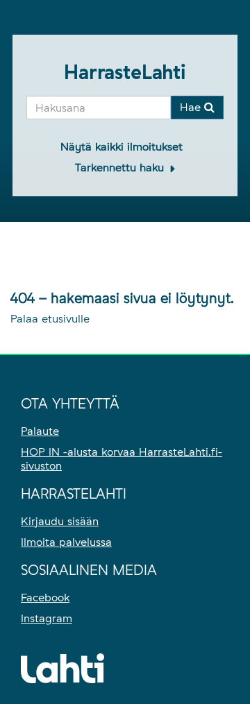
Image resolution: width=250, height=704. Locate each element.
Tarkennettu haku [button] (121, 167)
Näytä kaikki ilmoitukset (121, 146)
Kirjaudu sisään (60, 521)
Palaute (40, 431)
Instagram (46, 618)
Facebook (45, 597)
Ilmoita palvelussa (66, 542)
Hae (192, 107)
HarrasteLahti (125, 72)
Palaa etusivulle (50, 318)
